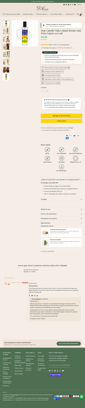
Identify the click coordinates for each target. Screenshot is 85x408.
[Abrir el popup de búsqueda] (3, 14)
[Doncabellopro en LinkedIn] (68, 4)
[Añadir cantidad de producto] (47, 91)
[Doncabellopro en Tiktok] (70, 4)
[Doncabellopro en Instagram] (66, 4)
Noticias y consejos (29, 369)
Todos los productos (18, 357)
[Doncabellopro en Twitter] (72, 4)
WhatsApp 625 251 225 (7, 359)
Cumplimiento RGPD (42, 369)
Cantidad (43, 87)
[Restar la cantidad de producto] (42, 91)
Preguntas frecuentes (6, 368)
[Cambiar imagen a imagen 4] (6, 46)
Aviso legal (41, 356)
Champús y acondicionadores (20, 361)
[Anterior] (15, 1)
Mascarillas (18, 365)
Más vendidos (19, 374)
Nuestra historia (30, 356)
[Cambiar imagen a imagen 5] (6, 54)
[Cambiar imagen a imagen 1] (6, 23)
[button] (45, 44)
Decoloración (18, 371)
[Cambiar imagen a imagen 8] (6, 77)
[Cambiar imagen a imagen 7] (6, 69)
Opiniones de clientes (30, 364)
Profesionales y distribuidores (7, 382)
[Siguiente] (70, 1)
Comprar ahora (61, 121)
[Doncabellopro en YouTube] (75, 4)
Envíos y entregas (5, 373)
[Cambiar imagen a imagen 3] (6, 39)
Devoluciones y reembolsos (7, 377)
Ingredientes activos (29, 360)
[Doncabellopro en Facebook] (64, 4)
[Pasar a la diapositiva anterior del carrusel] (77, 334)
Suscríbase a (66, 365)
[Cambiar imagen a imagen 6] (6, 62)
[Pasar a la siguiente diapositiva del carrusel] (80, 333)
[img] (33, 283)
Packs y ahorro (19, 368)
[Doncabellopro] (42, 8)
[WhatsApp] (82, 397)
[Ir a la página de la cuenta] (77, 14)
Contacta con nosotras (7, 363)
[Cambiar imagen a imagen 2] (6, 31)
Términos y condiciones (41, 364)
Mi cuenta (6, 386)
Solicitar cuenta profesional (69, 343)
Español (79, 4)
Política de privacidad (41, 360)
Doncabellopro (15, 394)
